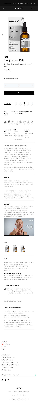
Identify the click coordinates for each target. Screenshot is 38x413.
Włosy (33, 3)
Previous (2, 34)
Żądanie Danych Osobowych (10, 365)
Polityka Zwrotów (7, 360)
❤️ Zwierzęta (6, 344)
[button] (15, 395)
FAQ (3, 349)
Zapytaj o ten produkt (12, 78)
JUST (6, 57)
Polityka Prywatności (8, 357)
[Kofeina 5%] (7, 248)
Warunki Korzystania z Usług (10, 362)
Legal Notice (5, 355)
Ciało (27, 3)
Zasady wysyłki (6, 370)
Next (35, 34)
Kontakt (4, 341)
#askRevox (7, 3)
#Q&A (14, 3)
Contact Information (8, 367)
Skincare (20, 3)
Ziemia (4, 346)
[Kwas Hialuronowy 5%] (14, 248)
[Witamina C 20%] (22, 248)
